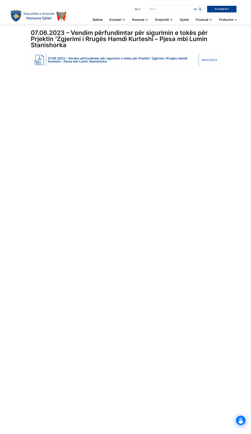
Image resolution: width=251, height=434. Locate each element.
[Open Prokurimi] (235, 19)
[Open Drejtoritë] (171, 19)
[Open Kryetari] (123, 19)
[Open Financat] (210, 19)
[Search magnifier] (200, 9)
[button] (137, 9)
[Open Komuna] (146, 19)
